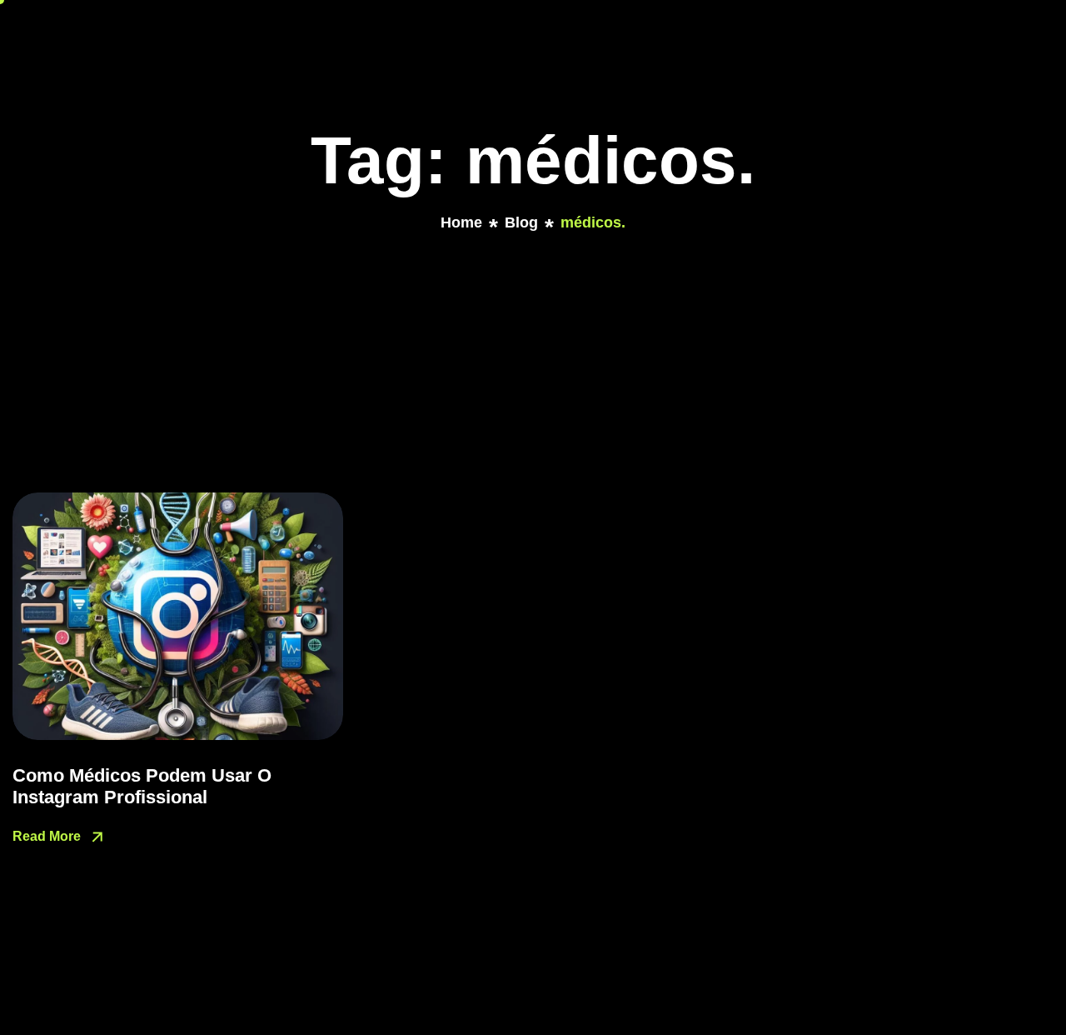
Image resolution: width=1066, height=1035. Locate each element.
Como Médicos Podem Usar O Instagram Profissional (141, 786)
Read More (48, 836)
